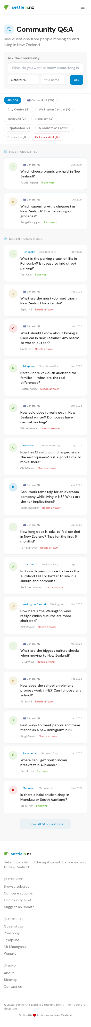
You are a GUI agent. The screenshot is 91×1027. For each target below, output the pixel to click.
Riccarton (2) (44, 119)
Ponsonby (12, 933)
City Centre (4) (19, 109)
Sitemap (10, 979)
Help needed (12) (47, 137)
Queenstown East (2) (54, 128)
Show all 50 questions (45, 824)
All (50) (12, 100)
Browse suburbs (16, 886)
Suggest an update (19, 907)
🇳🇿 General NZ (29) (40, 100)
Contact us (13, 986)
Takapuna (11, 940)
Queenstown (14, 926)
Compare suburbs (18, 893)
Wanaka (10, 953)
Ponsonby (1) (17, 137)
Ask (76, 80)
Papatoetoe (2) (19, 128)
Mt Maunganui (15, 946)
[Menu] (82, 7)
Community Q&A (17, 900)
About (9, 973)
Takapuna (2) (17, 119)
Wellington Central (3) (54, 109)
